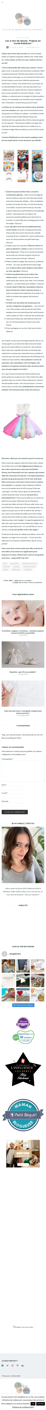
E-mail (5, 793)
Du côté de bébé (23, 37)
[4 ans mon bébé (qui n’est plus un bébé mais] (37, 980)
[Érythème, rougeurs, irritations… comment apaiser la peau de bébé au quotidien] (23, 613)
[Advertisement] (18, 922)
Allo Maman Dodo (26, 117)
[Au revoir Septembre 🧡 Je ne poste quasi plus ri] (23, 966)
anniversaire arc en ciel (29, 563)
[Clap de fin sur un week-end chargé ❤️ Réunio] (8, 995)
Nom (4, 785)
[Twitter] (7, 1365)
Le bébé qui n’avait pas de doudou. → (28, 583)
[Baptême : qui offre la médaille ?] (23, 654)
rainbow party (16, 569)
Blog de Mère (17, 47)
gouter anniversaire (29, 566)
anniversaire (14, 563)
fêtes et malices (21, 129)
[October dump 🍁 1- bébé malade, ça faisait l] (8, 966)
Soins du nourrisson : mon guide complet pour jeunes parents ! (23, 712)
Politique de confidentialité (11, 1376)
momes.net (39, 315)
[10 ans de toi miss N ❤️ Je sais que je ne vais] (23, 980)
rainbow (5, 569)
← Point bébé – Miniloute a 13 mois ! (17, 581)
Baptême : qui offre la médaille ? (23, 672)
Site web (5, 801)
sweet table (27, 569)
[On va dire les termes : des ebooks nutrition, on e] (37, 966)
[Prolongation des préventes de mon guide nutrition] (37, 995)
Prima (8, 325)
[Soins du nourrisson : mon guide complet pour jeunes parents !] (23, 693)
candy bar (16, 566)
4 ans (4, 563)
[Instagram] (12, 1365)
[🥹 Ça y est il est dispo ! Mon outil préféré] (8, 980)
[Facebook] (2, 1365)
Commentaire (7, 759)
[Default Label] (17, 1365)
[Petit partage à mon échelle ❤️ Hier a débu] (23, 995)
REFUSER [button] (41, 1404)
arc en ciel (6, 566)
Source (18, 223)
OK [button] (33, 1404)
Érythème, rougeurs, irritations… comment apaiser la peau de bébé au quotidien (23, 632)
